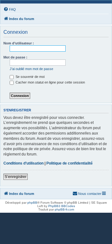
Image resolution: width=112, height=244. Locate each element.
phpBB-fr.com (64, 209)
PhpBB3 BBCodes (61, 206)
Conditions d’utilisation (23, 163)
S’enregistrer (15, 177)
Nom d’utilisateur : (18, 43)
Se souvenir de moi (29, 77)
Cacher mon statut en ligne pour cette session (50, 82)
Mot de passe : (15, 57)
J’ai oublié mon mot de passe (31, 69)
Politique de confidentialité (69, 163)
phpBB (32, 202)
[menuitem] (9, 9)
